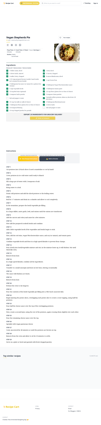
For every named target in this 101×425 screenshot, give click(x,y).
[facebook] (7, 45)
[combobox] (61, 3)
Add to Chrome (53, 159)
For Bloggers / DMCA (74, 411)
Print (76, 37)
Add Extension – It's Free (30, 3)
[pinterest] (11, 45)
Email (69, 408)
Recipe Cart (12, 406)
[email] (16, 45)
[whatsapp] (20, 45)
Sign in (96, 3)
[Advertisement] (50, 20)
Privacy (37, 408)
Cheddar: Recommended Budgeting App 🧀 (15, 419)
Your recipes (66, 37)
